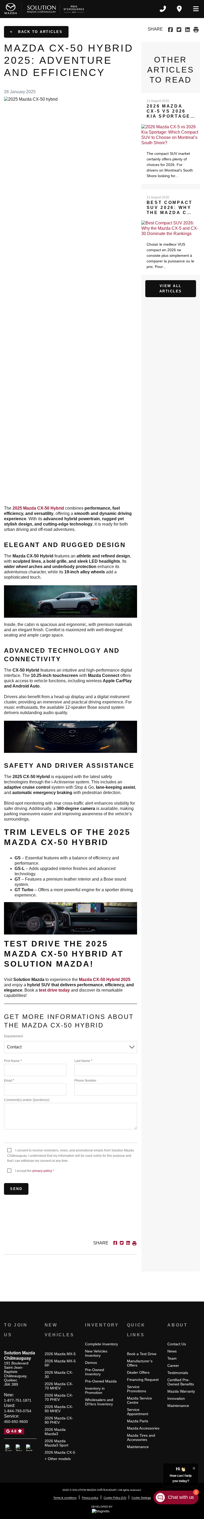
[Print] (196, 29)
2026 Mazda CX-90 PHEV (59, 1420)
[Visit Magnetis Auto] (102, 1511)
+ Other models (58, 1459)
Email (9, 1080)
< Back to (36, 32)
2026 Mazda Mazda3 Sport (56, 1443)
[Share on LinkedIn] (187, 29)
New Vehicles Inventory (96, 1353)
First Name (13, 1061)
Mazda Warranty (181, 1391)
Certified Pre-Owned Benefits (180, 1382)
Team (172, 1358)
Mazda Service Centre (139, 1400)
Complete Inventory (101, 1344)
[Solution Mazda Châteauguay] (44, 8)
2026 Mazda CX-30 (59, 1374)
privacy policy (42, 1171)
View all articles (170, 288)
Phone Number (85, 1080)
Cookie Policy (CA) (115, 1497)
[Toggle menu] (194, 9)
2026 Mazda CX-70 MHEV (59, 1386)
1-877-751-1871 (17, 1400)
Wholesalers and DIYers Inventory (99, 1402)
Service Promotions (136, 1389)
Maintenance (138, 1447)
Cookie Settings (141, 1497)
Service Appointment (137, 1411)
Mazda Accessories (143, 1428)
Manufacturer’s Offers (139, 1363)
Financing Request (143, 1379)
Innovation (176, 1398)
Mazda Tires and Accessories (141, 1437)
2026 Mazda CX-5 (60, 1452)
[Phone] (163, 9)
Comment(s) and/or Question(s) (26, 1100)
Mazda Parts (137, 1421)
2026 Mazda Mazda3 (55, 1431)
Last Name (83, 1061)
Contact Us (176, 1344)
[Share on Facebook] (171, 29)
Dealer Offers (138, 1372)
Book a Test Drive (141, 1354)
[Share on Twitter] (179, 29)
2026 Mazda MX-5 (60, 1354)
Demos (91, 1362)
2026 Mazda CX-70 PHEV (59, 1397)
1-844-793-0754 (17, 1411)
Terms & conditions (64, 1497)
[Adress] (179, 9)
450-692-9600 (16, 1421)
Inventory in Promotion (95, 1390)
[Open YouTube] (19, 1447)
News (172, 1351)
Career (173, 1365)
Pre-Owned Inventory (94, 1372)
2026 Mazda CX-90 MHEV (59, 1409)
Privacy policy (90, 1497)
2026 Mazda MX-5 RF (60, 1363)
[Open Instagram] (29, 1447)
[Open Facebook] (8, 1447)
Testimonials (177, 1373)
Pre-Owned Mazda (101, 1381)
